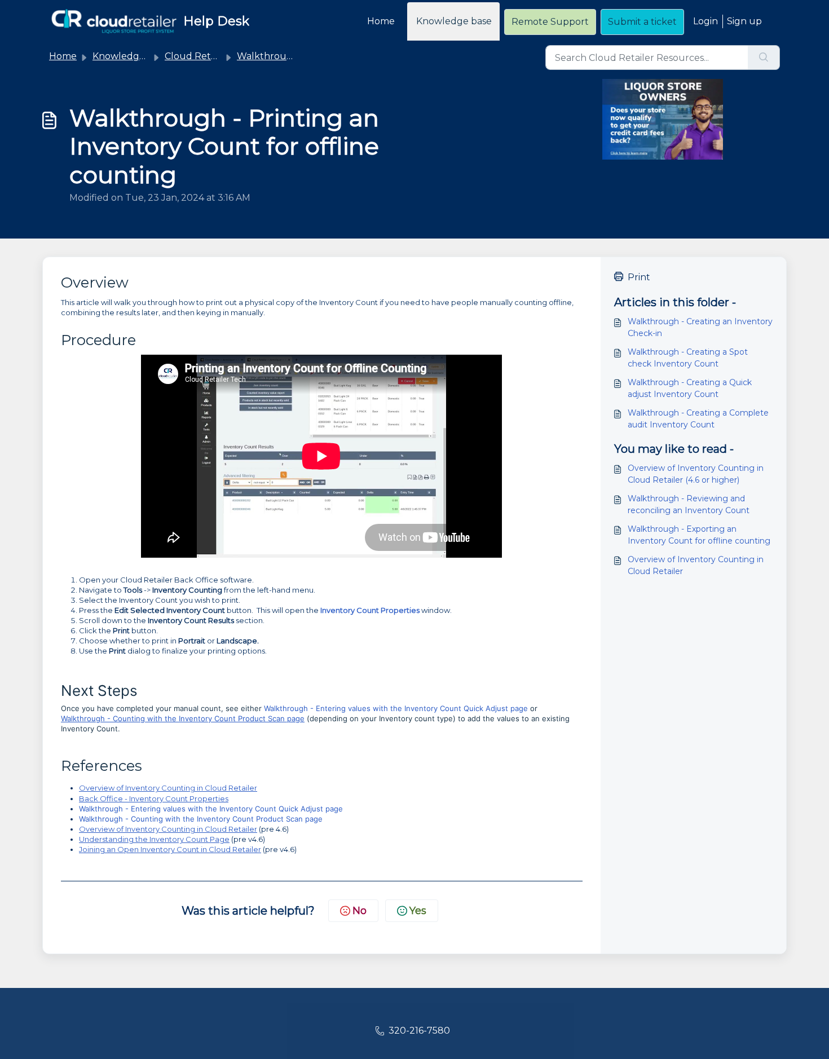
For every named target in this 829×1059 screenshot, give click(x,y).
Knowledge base (454, 21)
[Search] (764, 57)
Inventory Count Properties (370, 610)
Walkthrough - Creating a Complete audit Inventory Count (698, 419)
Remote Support (550, 21)
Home (381, 21)
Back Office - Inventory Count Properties (153, 798)
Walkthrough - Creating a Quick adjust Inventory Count (690, 388)
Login (705, 21)
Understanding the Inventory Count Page (154, 839)
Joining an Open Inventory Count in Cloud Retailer (170, 849)
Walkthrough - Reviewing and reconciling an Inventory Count (688, 504)
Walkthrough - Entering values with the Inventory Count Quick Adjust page (396, 708)
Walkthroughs (270, 56)
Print (639, 277)
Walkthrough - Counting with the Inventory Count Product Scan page (183, 718)
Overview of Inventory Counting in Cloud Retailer (168, 787)
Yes (417, 910)
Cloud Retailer (197, 56)
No (359, 910)
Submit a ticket (642, 21)
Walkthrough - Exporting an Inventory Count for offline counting (699, 535)
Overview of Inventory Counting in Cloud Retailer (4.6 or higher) (696, 474)
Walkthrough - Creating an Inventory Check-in (700, 327)
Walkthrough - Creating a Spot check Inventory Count (688, 358)
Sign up (744, 21)
